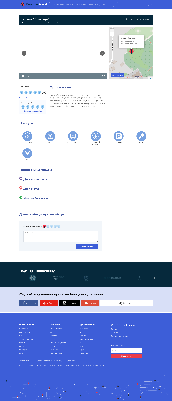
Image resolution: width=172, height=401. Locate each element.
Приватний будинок (87, 339)
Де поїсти (55, 325)
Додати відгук (87, 246)
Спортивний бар (56, 353)
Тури (104, 5)
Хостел (83, 332)
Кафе (52, 332)
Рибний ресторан (56, 329)
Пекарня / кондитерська (59, 343)
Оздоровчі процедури (96, 143)
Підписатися (126, 356)
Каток (21, 346)
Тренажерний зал (26, 339)
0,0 (44, 92)
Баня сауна (27, 142)
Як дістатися (117, 75)
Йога (21, 353)
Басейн (50, 142)
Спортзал (23, 350)
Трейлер (83, 350)
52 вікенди (70, 5)
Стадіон (22, 343)
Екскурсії (141, 142)
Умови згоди (58, 361)
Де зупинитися (88, 325)
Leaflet (150, 78)
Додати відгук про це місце (33, 111)
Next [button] (102, 53)
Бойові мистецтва (26, 332)
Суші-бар (53, 346)
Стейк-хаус (54, 350)
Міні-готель (84, 329)
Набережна (23, 329)
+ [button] (112, 30)
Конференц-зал (73, 142)
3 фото (27, 76)
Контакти (114, 332)
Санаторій (84, 353)
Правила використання (44, 361)
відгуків (23, 97)
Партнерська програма (119, 336)
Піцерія (52, 339)
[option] (63, 53)
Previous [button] (24, 53)
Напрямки (92, 5)
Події (99, 5)
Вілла (82, 343)
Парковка (118, 142)
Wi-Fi (27, 159)
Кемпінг (83, 346)
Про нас (114, 329)
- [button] (112, 34)
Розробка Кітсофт (71, 361)
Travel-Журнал (81, 5)
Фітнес (21, 336)
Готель (24, 30)
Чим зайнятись (27, 325)
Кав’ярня (53, 336)
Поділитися (128, 303)
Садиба (83, 336)
